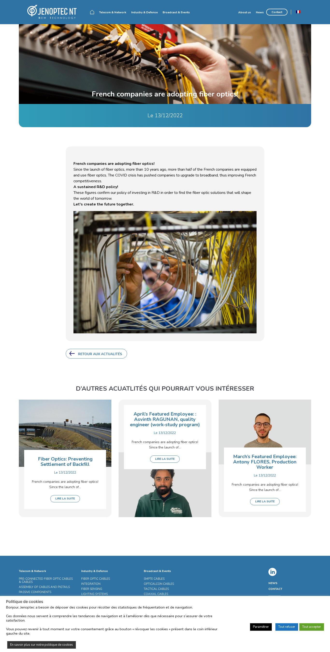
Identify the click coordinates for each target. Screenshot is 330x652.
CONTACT (275, 589)
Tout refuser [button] (286, 627)
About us (244, 12)
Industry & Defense (144, 12)
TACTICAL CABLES (156, 589)
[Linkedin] (272, 572)
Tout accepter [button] (311, 627)
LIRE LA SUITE (65, 498)
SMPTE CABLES (154, 579)
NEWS (272, 583)
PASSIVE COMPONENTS (35, 592)
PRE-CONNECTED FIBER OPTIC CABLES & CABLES (46, 580)
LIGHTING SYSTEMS (94, 594)
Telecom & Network (112, 12)
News (260, 12)
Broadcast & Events (176, 12)
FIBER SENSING (91, 589)
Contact (277, 12)
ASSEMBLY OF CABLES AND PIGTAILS (44, 587)
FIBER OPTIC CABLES (95, 579)
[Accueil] (53, 12)
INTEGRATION (90, 584)
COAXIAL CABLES (156, 594)
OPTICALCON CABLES (159, 584)
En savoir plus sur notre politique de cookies (41, 645)
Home (92, 12)
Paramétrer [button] (261, 627)
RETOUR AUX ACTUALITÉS (100, 354)
